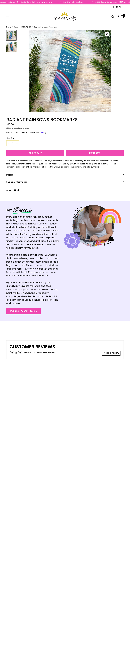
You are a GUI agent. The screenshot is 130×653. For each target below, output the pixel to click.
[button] (23, 311)
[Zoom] (107, 34)
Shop (16, 27)
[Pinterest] (120, 6)
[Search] (112, 16)
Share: (9, 190)
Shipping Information (16, 182)
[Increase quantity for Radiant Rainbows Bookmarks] (17, 143)
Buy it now (94, 153)
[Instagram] (116, 6)
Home (8, 27)
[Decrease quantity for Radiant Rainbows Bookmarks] (8, 143)
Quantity (10, 138)
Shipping (9, 128)
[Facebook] (113, 6)
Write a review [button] (111, 353)
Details (9, 175)
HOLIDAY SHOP (26, 27)
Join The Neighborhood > (71, 2)
